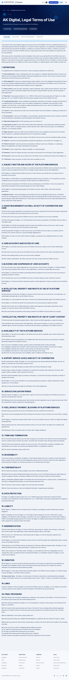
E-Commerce (22, 662)
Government (21, 668)
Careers (38, 665)
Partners (38, 660)
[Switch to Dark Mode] (46, 2)
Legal (8, 10)
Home (4, 10)
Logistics (21, 665)
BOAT (3, 660)
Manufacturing (22, 660)
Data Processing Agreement (21, 28)
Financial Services (23, 657)
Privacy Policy (8, 28)
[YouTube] (66, 676)
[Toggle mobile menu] (66, 2)
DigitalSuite (4, 657)
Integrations (4, 668)
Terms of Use (7, 36)
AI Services (4, 665)
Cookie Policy (33, 28)
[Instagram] (57, 676)
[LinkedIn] (63, 676)
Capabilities (4, 662)
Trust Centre (56, 668)
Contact (38, 668)
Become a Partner (40, 662)
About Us (38, 657)
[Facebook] (54, 676)
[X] (60, 676)
